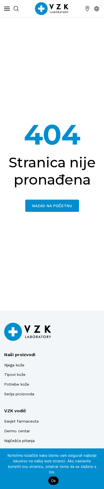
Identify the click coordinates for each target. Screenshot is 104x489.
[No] (97, 468)
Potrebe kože (16, 384)
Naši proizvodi (19, 354)
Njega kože (14, 365)
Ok (53, 480)
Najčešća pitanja (19, 440)
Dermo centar (17, 431)
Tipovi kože (15, 374)
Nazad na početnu (52, 205)
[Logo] (27, 332)
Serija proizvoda (19, 394)
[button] (97, 9)
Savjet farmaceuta (21, 421)
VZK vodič (15, 410)
